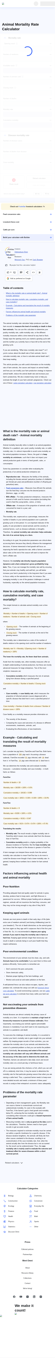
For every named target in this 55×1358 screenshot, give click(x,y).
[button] (27, 206)
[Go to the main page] (14, 3)
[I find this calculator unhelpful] (15, 272)
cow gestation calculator (42, 383)
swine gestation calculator (22, 383)
